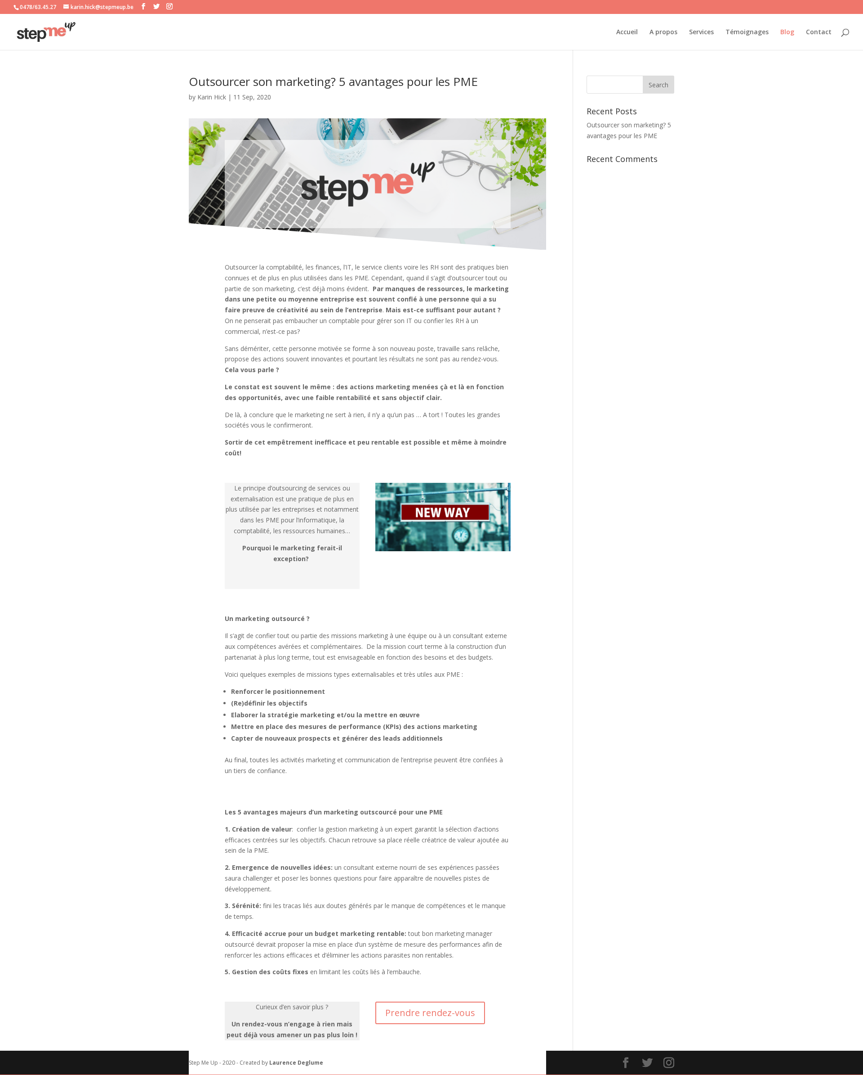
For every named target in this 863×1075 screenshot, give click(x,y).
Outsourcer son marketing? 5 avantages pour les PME (333, 81)
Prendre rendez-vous (430, 1013)
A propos (663, 32)
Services (701, 32)
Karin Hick (211, 97)
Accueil (627, 32)
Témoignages (747, 32)
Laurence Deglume (296, 1062)
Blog (787, 32)
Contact (819, 32)
